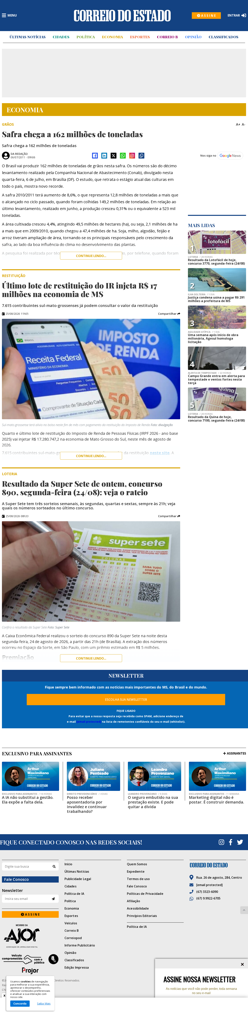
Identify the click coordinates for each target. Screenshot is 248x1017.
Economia (112, 37)
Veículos (71, 923)
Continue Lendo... (91, 456)
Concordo (20, 1003)
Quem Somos (137, 864)
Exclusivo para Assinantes (27, 794)
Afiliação (133, 901)
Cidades (61, 37)
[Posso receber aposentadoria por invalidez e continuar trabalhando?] (93, 776)
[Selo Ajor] (30, 936)
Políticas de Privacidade (145, 893)
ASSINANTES (236, 753)
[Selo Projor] (30, 964)
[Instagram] (132, 155)
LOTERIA (200, 257)
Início (68, 864)
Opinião (193, 37)
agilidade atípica (204, 332)
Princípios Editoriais (142, 916)
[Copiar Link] (141, 155)
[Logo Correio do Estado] (122, 15)
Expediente (136, 871)
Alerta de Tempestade (209, 373)
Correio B (167, 37)
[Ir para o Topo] (244, 910)
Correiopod (73, 938)
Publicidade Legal (78, 879)
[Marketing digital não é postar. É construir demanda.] (217, 776)
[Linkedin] (104, 155)
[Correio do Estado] (217, 865)
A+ (238, 124)
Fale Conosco (137, 886)
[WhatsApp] (123, 155)
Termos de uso (138, 879)
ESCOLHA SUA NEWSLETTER (126, 699)
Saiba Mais (44, 1003)
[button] (169, 314)
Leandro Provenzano (147, 794)
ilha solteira (201, 294)
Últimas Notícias (27, 37)
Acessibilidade (138, 908)
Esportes (140, 37)
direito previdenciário (87, 794)
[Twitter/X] (113, 155)
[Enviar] (53, 898)
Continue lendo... (91, 256)
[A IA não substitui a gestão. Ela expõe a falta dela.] (30, 776)
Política (86, 37)
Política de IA (74, 893)
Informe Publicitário (80, 945)
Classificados (224, 37)
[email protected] (89, 721)
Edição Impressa (77, 967)
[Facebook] (95, 155)
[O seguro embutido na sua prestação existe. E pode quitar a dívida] (154, 776)
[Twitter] (240, 842)
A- (243, 124)
